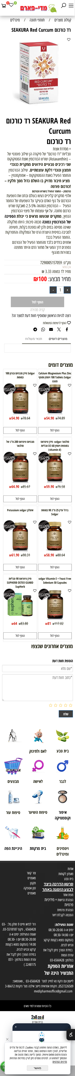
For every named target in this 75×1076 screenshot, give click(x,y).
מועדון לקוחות (66, 874)
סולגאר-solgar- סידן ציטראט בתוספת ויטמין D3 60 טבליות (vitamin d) (55, 446)
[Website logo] (37, 8)
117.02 (59, 623)
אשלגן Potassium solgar (20, 510)
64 (15, 623)
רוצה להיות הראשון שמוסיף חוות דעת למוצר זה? (41, 315)
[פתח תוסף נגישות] (70, 1034)
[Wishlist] (11, 5)
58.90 (50, 554)
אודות (70, 869)
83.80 (24, 623)
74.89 (61, 418)
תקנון (33, 883)
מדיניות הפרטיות (59, 1062)
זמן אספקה (30, 888)
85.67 (26, 486)
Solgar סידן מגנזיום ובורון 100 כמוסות (20, 375)
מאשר (37, 1068)
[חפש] (63, 5)
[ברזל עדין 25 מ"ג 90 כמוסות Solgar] (54, 550)
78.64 (26, 418)
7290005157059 (51, 262)
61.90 (15, 554)
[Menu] (71, 5)
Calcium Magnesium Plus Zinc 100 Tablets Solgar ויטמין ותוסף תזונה (55, 377)
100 (42, 278)
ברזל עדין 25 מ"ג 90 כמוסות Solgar (54, 512)
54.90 (50, 418)
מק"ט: (67, 262)
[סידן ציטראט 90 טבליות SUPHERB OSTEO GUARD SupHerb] (20, 618)
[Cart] (3, 5)
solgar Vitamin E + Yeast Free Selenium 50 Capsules (55, 581)
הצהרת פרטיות (65, 910)
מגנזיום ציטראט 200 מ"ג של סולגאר (20, 444)
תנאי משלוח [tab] (33, 338)
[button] (55, 430)
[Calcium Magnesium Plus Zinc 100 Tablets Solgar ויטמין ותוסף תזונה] (54, 413)
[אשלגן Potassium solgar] (20, 550)
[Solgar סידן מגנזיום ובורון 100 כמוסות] (20, 413)
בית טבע (68, 879)
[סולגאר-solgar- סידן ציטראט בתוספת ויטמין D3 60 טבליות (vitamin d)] (54, 481)
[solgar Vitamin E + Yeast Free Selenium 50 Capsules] (54, 618)
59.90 (50, 486)
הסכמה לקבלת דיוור (62, 915)
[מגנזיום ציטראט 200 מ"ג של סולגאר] (20, 481)
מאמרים (32, 878)
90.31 (26, 555)
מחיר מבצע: (59, 279)
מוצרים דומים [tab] (58, 338)
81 (49, 623)
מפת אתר (68, 895)
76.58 (61, 486)
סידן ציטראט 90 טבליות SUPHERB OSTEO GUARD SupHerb (20, 582)
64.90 (15, 486)
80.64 (61, 555)
